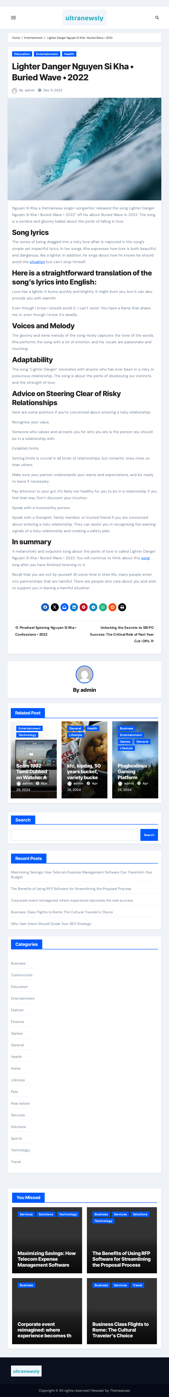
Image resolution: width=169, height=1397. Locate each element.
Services (18, 1115)
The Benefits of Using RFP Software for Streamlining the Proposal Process (71, 888)
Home (16, 1068)
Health (69, 54)
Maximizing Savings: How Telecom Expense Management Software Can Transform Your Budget (47, 1264)
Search (23, 820)
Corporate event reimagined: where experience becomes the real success (72, 900)
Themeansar (120, 1390)
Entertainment (47, 54)
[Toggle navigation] (13, 17)
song (145, 557)
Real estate (20, 1103)
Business (126, 728)
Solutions (18, 1126)
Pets (14, 1091)
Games (125, 742)
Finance (17, 1021)
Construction (21, 975)
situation (37, 261)
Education (22, 54)
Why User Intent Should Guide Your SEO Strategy (51, 923)
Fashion (17, 1010)
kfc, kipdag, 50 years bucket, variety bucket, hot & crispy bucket (84, 777)
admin (30, 90)
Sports (16, 1138)
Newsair (97, 1390)
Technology (27, 735)
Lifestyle (75, 735)
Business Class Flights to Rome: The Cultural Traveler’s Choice (62, 912)
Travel (16, 1161)
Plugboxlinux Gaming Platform (132, 771)
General (75, 728)
